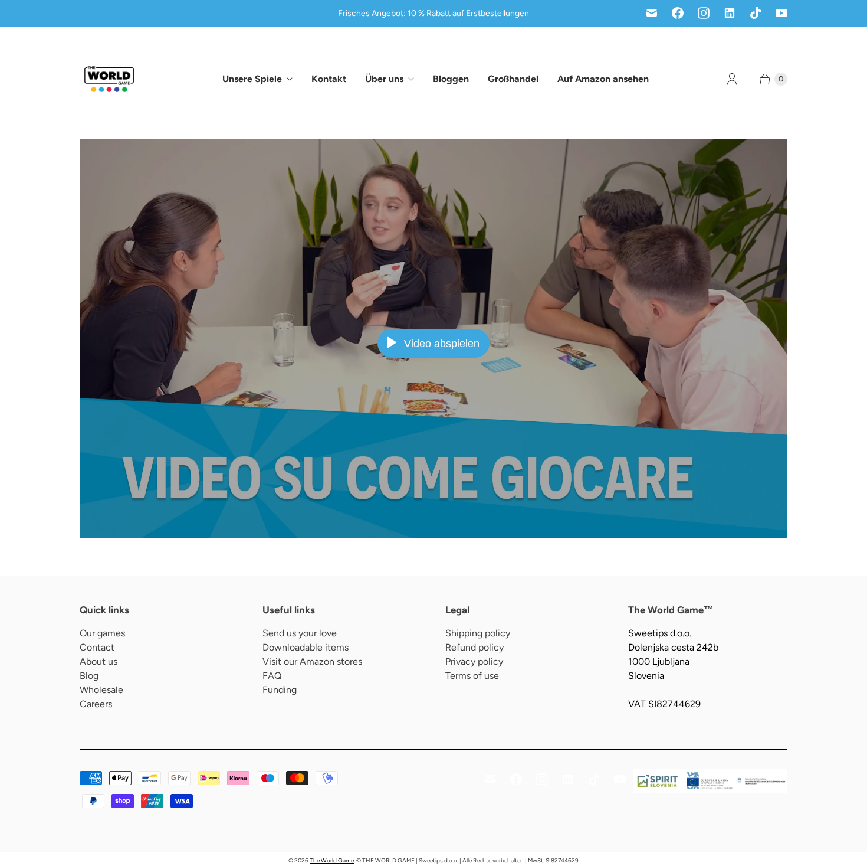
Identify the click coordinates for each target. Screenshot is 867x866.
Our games (102, 633)
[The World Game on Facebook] (678, 13)
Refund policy (474, 647)
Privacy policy (474, 661)
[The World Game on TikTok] (756, 13)
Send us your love (299, 633)
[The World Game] (109, 79)
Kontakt (328, 78)
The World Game (332, 860)
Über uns (384, 78)
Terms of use (472, 675)
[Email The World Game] (652, 13)
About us (98, 661)
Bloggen (451, 78)
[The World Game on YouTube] (781, 13)
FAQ (271, 675)
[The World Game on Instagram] (704, 13)
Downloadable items (305, 647)
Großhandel (513, 78)
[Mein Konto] (731, 79)
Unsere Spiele (252, 78)
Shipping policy (477, 633)
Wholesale (101, 689)
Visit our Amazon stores (312, 661)
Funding (279, 689)
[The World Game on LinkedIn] (730, 13)
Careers (96, 704)
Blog (89, 675)
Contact (97, 647)
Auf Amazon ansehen (603, 78)
